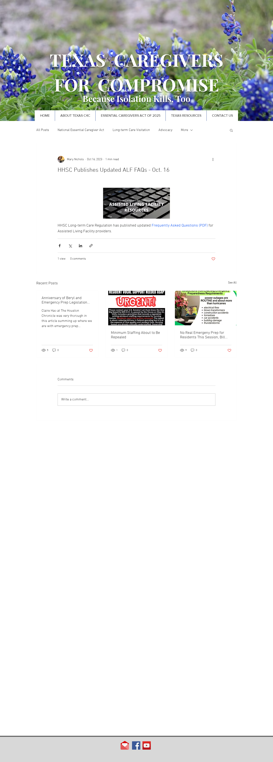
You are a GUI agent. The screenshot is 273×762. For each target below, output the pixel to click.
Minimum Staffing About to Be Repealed (135, 335)
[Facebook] (136, 745)
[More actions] (212, 159)
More (184, 130)
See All (232, 283)
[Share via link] (91, 246)
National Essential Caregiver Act (81, 130)
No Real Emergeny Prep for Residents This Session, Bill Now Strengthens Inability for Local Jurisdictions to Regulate (205, 335)
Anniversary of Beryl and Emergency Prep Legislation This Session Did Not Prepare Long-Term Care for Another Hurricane (65, 300)
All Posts (42, 130)
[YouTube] (146, 745)
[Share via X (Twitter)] (70, 246)
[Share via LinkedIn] (80, 246)
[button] (231, 130)
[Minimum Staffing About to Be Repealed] (136, 308)
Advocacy (165, 130)
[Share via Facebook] (60, 246)
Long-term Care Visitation (131, 130)
